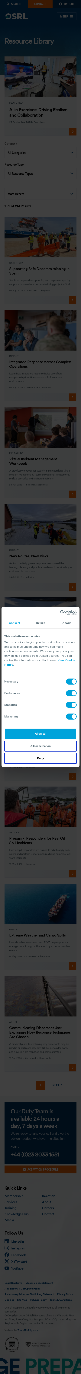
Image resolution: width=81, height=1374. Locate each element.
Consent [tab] (14, 623)
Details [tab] (40, 623)
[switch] (71, 693)
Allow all (40, 733)
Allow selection (40, 746)
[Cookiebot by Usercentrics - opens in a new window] (60, 612)
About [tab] (66, 623)
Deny (40, 758)
